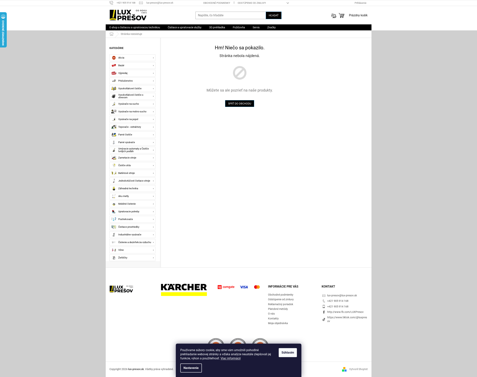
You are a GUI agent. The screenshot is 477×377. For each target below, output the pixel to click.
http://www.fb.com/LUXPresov (345, 311)
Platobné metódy (278, 308)
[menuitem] (135, 27)
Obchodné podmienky (216, 3)
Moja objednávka (278, 323)
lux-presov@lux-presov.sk (342, 295)
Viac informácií (231, 358)
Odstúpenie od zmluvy (252, 3)
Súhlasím (288, 352)
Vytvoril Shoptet (358, 369)
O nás (271, 313)
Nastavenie (191, 368)
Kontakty (273, 318)
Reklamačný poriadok (280, 304)
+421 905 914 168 (337, 300)
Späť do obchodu (239, 103)
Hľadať (274, 15)
